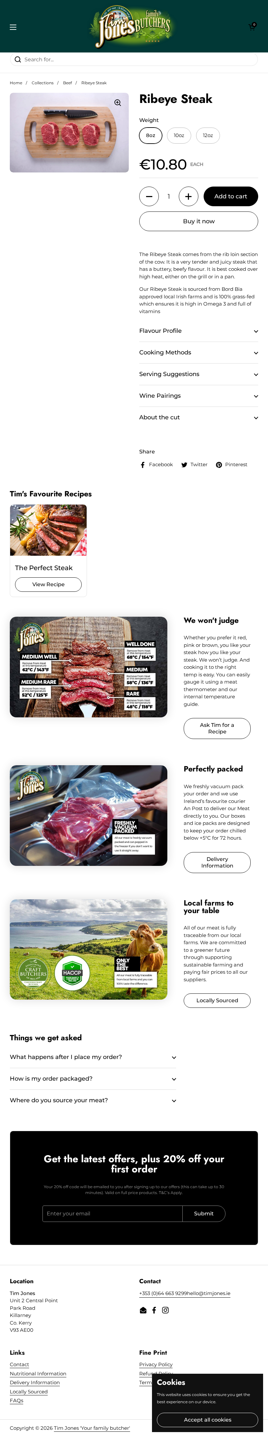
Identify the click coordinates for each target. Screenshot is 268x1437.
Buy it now (199, 221)
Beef (67, 82)
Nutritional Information (38, 1373)
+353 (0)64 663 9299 (163, 1293)
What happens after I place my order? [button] (66, 1057)
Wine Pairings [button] (160, 395)
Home (16, 82)
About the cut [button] (159, 417)
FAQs (16, 1400)
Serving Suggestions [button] (169, 374)
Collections (43, 82)
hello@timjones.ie (208, 1293)
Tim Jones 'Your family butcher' (92, 1428)
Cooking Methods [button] (165, 352)
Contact (19, 1364)
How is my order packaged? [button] (51, 1078)
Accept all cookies (207, 1420)
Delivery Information (35, 1382)
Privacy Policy (156, 1364)
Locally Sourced (29, 1391)
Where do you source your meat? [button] (59, 1100)
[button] (251, 27)
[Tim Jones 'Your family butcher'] (132, 27)
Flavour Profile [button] (160, 330)
